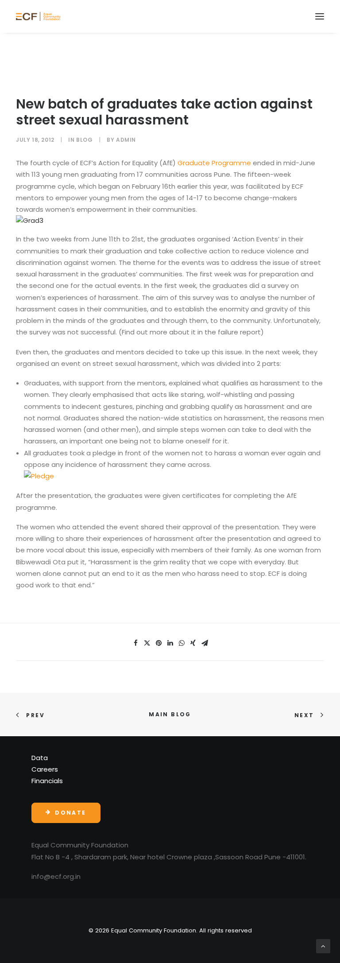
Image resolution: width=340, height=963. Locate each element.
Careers (44, 769)
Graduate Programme (214, 162)
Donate (70, 812)
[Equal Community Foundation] (38, 16)
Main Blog (170, 714)
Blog (84, 140)
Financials (47, 780)
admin (126, 140)
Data (39, 757)
